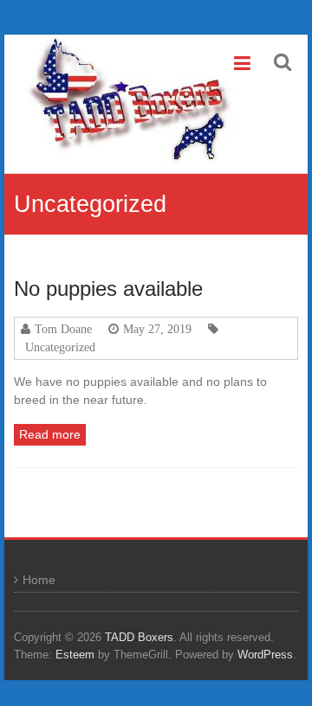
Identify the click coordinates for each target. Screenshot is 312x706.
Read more (50, 434)
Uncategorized (60, 347)
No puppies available (108, 288)
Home (39, 580)
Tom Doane (63, 329)
